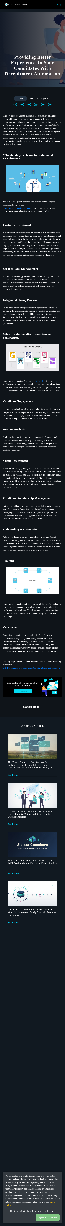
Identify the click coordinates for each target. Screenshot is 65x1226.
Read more (13, 775)
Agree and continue (47, 1217)
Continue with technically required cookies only (33, 1211)
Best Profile (39, 381)
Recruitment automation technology (18, 208)
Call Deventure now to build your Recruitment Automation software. (32, 668)
